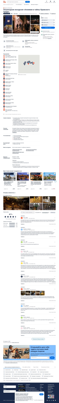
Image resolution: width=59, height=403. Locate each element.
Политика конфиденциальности (31, 388)
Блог (40, 388)
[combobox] (16, 2)
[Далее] (55, 181)
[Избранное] (46, 1)
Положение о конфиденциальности (11, 362)
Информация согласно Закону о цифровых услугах (31, 395)
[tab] (12, 367)
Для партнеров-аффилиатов (50, 392)
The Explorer (42, 394)
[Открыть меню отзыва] (55, 218)
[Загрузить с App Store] (21, 390)
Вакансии (41, 387)
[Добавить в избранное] (14, 174)
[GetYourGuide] (4, 1)
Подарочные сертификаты (42, 392)
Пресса (41, 390)
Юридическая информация (30, 387)
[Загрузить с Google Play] (21, 386)
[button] (14, 13)
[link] (9, 181)
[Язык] (50, 1)
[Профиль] (54, 1)
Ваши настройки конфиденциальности (32, 390)
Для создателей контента (50, 389)
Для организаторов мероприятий (51, 387)
